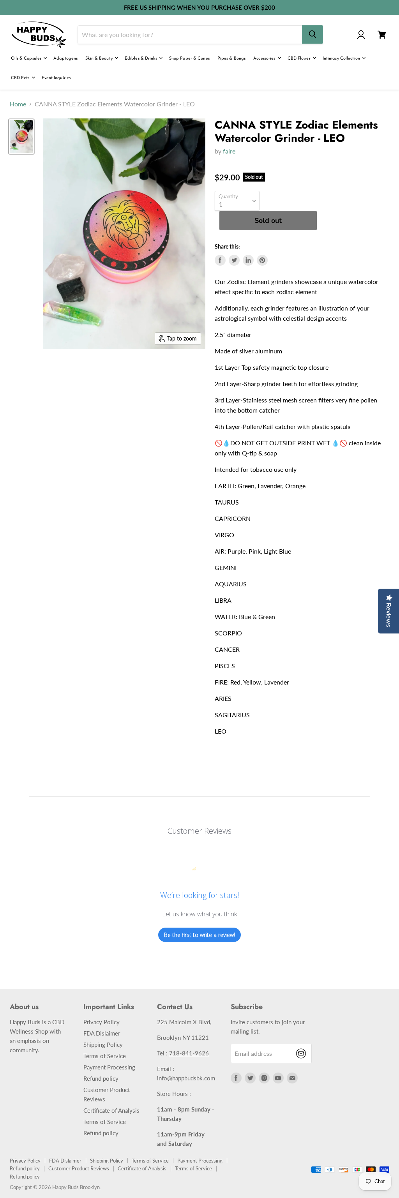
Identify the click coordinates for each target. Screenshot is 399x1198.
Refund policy (100, 1078)
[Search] (312, 34)
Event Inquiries (56, 78)
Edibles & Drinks (141, 58)
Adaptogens (65, 58)
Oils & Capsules (27, 58)
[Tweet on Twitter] (234, 260)
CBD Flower (300, 58)
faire (229, 151)
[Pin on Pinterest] (262, 260)
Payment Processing (109, 1067)
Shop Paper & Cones (189, 58)
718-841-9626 (189, 1053)
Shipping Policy (103, 1044)
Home (18, 104)
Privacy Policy (101, 1021)
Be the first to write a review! (199, 935)
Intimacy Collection (342, 58)
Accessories (264, 58)
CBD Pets (21, 78)
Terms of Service (104, 1055)
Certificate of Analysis (111, 1110)
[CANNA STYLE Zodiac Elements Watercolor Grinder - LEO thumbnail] (21, 136)
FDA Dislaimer (101, 1033)
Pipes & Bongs (231, 58)
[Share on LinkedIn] (248, 260)
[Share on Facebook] (220, 260)
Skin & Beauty (99, 58)
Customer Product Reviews (78, 1168)
